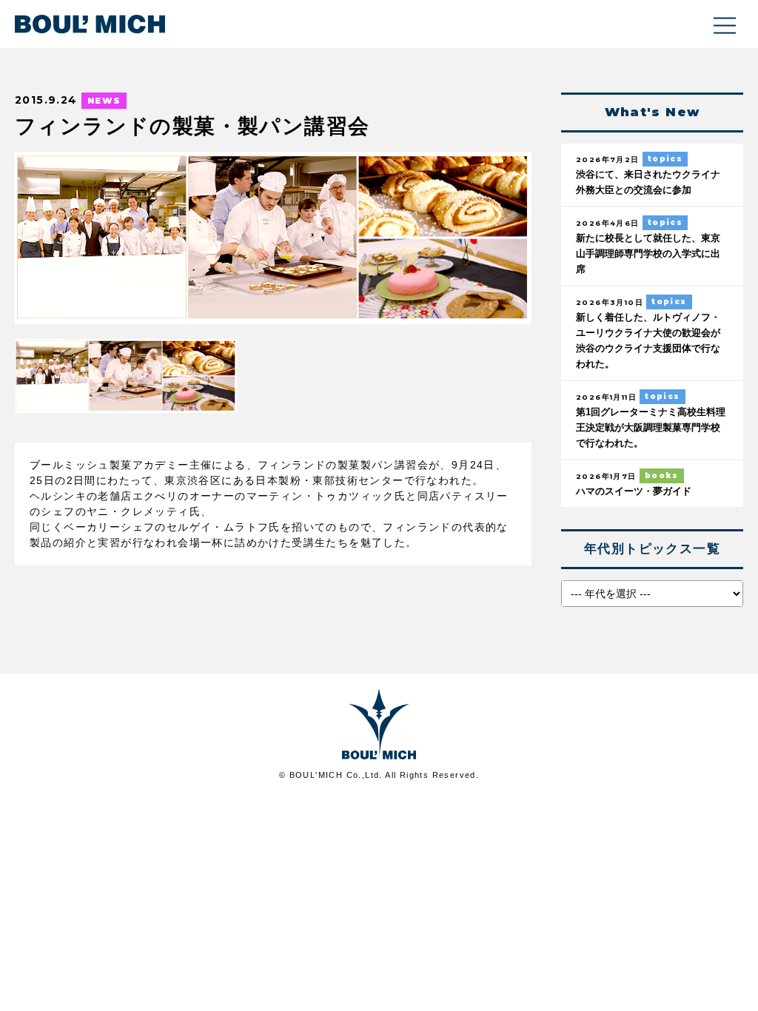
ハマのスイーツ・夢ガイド (633, 491)
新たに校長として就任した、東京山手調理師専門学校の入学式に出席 (648, 254)
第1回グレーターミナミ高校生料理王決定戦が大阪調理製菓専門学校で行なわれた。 (650, 428)
